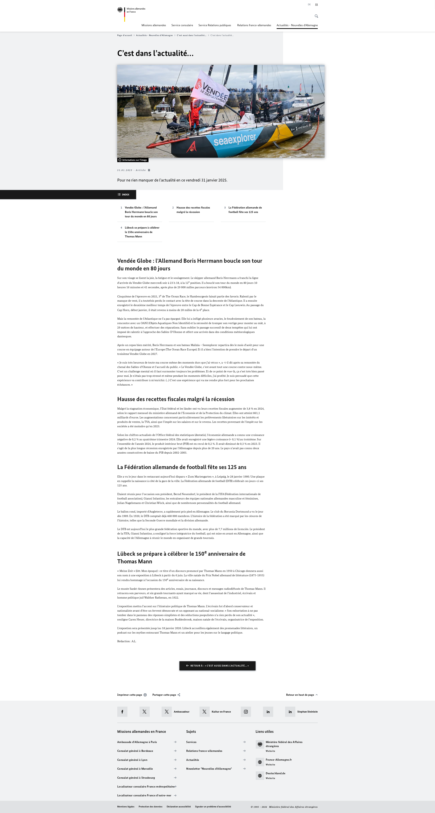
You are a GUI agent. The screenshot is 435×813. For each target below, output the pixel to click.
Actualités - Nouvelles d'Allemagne (297, 26)
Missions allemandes (154, 25)
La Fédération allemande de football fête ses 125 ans (245, 210)
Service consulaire (182, 25)
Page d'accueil (124, 35)
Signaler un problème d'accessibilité (213, 806)
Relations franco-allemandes (254, 25)
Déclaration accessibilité (179, 806)
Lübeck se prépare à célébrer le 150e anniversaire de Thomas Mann (142, 232)
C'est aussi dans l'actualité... (191, 35)
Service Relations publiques (215, 25)
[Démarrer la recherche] (315, 14)
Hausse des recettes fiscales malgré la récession (193, 210)
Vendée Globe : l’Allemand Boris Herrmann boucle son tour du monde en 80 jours (141, 212)
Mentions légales (125, 806)
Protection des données (150, 806)
